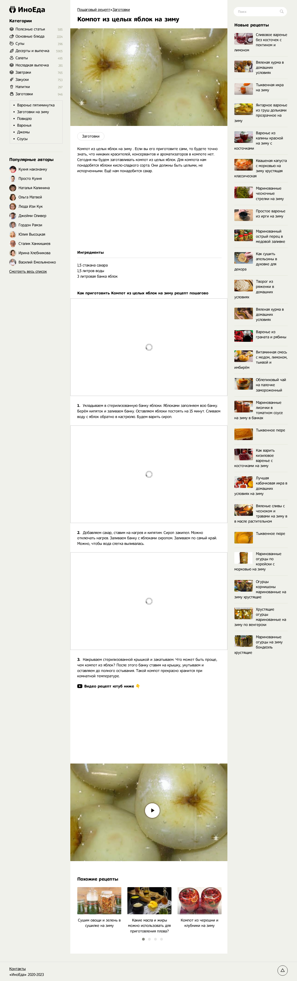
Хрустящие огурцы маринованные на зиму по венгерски (260, 617)
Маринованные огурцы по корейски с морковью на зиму (257, 561)
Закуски (22, 79)
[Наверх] (283, 970)
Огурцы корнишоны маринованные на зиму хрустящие (260, 589)
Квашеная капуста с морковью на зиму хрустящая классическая (260, 168)
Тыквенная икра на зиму (270, 87)
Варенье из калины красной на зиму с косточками (258, 141)
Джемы (23, 132)
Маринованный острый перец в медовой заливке (270, 236)
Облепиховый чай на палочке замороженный (271, 385)
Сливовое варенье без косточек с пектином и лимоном (260, 42)
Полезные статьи (30, 29)
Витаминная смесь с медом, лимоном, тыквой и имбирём (260, 360)
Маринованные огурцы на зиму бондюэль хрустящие (258, 645)
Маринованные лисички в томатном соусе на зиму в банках (258, 410)
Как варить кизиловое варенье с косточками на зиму (254, 458)
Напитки (23, 87)
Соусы (22, 139)
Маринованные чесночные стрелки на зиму (270, 193)
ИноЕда (31, 9)
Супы (20, 43)
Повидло (24, 118)
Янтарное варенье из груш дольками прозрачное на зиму (260, 113)
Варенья (24, 125)
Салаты (22, 58)
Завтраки (23, 72)
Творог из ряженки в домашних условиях (254, 289)
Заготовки (91, 136)
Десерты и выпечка (32, 51)
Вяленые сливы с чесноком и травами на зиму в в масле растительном (260, 513)
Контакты (17, 969)
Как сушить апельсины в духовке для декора (255, 261)
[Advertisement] (148, 211)
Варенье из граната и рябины (271, 334)
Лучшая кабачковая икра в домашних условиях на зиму (260, 486)
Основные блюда (30, 36)
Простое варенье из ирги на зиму (270, 213)
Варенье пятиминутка (36, 105)
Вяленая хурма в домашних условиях (270, 67)
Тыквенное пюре (270, 430)
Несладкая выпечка (32, 65)
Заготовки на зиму (33, 112)
